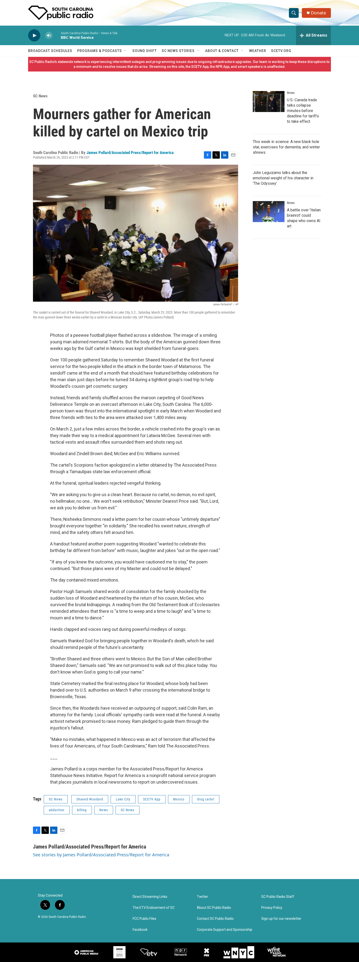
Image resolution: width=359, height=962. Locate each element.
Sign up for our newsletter (281, 919)
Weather (257, 51)
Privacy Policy (271, 908)
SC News (40, 95)
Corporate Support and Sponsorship (224, 929)
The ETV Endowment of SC (154, 908)
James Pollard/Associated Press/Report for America (130, 152)
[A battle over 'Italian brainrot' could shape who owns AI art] (269, 211)
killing (82, 810)
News (103, 810)
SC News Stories (178, 51)
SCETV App (151, 799)
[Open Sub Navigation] (125, 51)
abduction (56, 810)
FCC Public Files (144, 919)
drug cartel (205, 799)
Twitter (202, 897)
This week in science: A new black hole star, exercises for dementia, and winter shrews (286, 147)
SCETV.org (281, 51)
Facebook (140, 929)
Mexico (178, 799)
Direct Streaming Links (150, 897)
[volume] (49, 35)
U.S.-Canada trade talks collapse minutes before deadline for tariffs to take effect (303, 111)
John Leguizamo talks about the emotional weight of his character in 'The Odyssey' (283, 178)
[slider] (56, 35)
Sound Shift (144, 51)
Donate (318, 12)
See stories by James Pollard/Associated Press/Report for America (101, 855)
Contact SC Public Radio (215, 919)
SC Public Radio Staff (277, 897)
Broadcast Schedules (50, 51)
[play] (34, 35)
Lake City (123, 799)
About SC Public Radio (214, 908)
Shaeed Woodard (89, 799)
